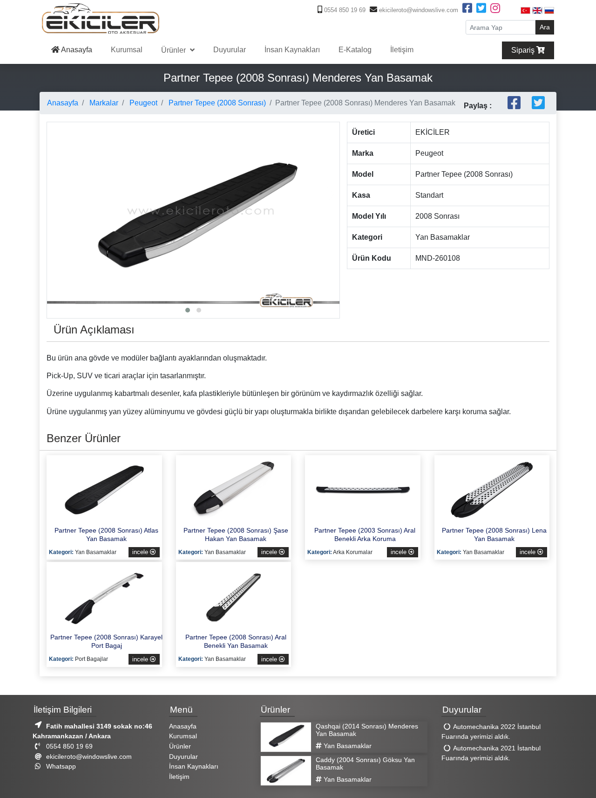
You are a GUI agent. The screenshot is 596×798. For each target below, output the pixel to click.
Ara (545, 27)
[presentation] (56, 194)
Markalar (103, 103)
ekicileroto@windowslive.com (417, 10)
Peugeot (142, 103)
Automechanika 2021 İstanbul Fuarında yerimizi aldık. (491, 753)
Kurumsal (126, 50)
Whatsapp (60, 766)
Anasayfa (76, 50)
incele (141, 551)
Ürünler (174, 50)
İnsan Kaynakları (292, 50)
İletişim (401, 50)
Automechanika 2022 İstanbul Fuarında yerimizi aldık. (491, 732)
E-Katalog (355, 50)
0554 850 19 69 (344, 10)
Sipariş (523, 50)
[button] (187, 310)
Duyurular (229, 50)
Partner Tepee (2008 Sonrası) (216, 103)
